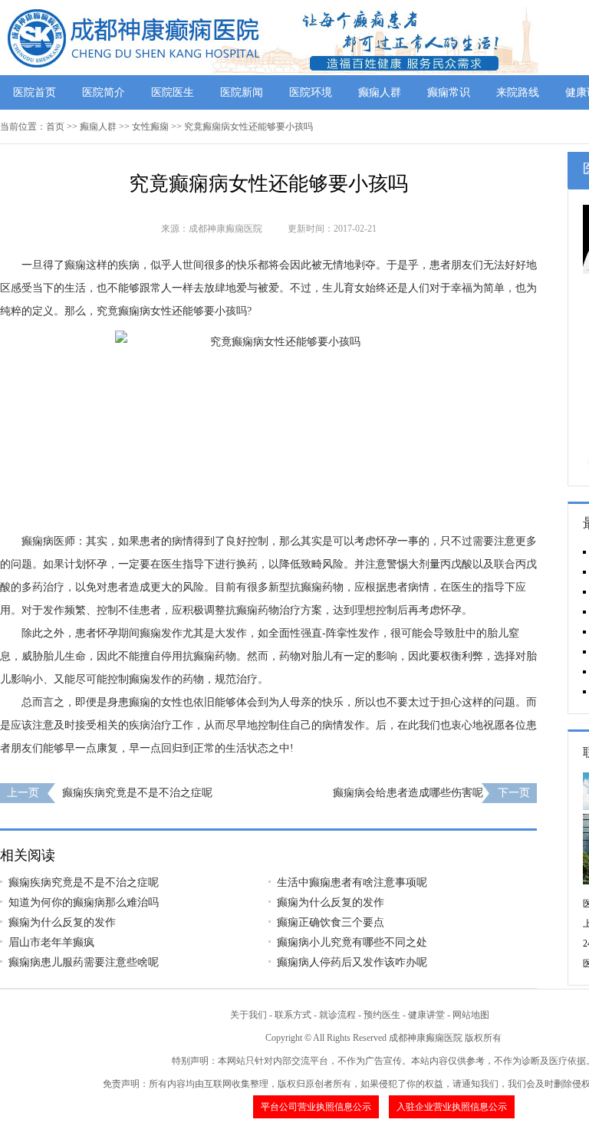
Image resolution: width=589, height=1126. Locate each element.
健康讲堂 (426, 1014)
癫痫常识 (448, 92)
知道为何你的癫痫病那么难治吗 (83, 902)
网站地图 (470, 1014)
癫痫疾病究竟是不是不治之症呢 (137, 792)
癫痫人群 (379, 92)
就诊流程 (337, 1014)
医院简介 (103, 92)
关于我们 (248, 1014)
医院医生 (172, 92)
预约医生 (382, 1014)
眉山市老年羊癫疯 (51, 942)
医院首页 (34, 92)
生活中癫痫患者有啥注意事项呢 (352, 882)
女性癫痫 (150, 126)
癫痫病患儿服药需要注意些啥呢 (83, 962)
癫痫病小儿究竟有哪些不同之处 (352, 942)
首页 (55, 126)
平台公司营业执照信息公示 (316, 1106)
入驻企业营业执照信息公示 (452, 1106)
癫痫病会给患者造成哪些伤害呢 (408, 792)
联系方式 (293, 1014)
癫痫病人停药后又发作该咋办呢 (352, 962)
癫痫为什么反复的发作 (330, 902)
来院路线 (517, 92)
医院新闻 (241, 92)
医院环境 (310, 92)
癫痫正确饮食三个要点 (330, 922)
